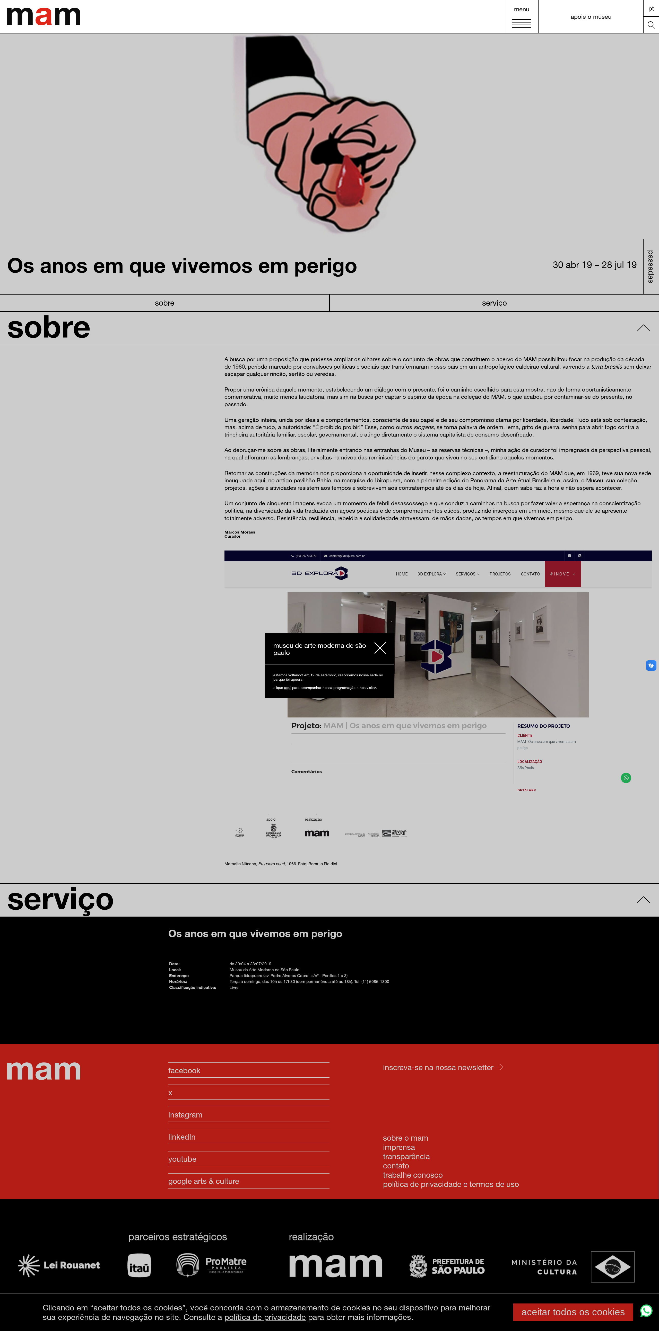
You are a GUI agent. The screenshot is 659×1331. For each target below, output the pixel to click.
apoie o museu (591, 16)
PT (651, 8)
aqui (287, 687)
